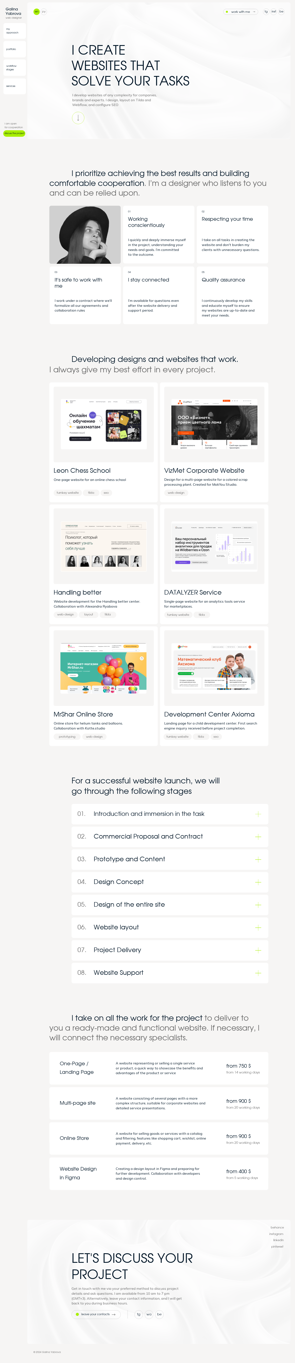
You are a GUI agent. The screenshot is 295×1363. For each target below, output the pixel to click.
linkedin (278, 1240)
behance (277, 1227)
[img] (14, 31)
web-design (65, 614)
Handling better (77, 592)
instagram (276, 1234)
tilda (108, 614)
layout (88, 614)
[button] (14, 133)
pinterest (277, 1246)
